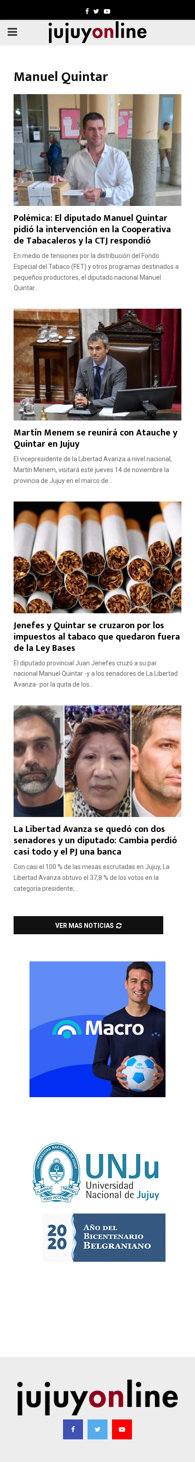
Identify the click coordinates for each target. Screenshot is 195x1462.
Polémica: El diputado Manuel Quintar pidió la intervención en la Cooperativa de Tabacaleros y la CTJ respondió (92, 229)
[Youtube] (122, 1429)
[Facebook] (73, 1429)
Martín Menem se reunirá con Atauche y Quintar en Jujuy (95, 438)
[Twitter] (97, 1429)
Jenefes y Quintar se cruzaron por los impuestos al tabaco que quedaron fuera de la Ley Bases (97, 637)
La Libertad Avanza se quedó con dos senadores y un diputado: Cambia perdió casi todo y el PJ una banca (95, 841)
